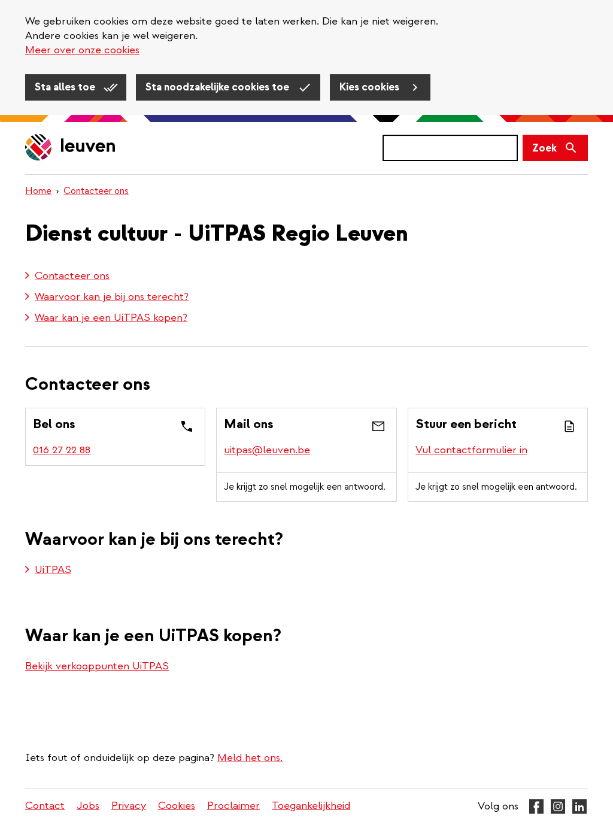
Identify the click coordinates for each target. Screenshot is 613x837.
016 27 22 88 (61, 450)
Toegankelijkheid (311, 805)
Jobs (88, 805)
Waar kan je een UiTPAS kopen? (111, 318)
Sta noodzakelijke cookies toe (218, 87)
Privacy (128, 805)
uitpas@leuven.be (267, 450)
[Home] (70, 148)
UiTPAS (53, 570)
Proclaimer (233, 805)
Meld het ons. (250, 758)
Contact (45, 805)
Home (38, 191)
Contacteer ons (96, 191)
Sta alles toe (66, 87)
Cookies (176, 805)
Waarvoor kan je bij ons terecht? (112, 297)
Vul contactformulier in (471, 450)
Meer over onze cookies (82, 50)
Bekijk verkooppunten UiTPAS (97, 666)
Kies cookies (370, 87)
